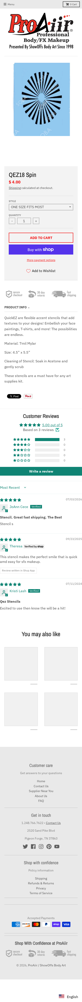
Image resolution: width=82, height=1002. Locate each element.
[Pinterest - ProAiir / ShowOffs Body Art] (49, 846)
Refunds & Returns (41, 883)
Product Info (15, 307)
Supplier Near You (41, 791)
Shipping (15, 188)
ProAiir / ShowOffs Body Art (47, 965)
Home (41, 781)
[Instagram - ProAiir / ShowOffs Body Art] (41, 846)
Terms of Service (41, 893)
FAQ (41, 801)
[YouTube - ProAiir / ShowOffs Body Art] (56, 846)
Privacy (41, 888)
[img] (10, 500)
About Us (41, 796)
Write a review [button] (41, 471)
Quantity (15, 215)
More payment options (41, 260)
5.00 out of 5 (52, 425)
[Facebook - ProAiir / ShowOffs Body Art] (33, 846)
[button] (22, 439)
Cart (73, 4)
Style (12, 201)
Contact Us (41, 786)
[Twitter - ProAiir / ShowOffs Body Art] (25, 846)
